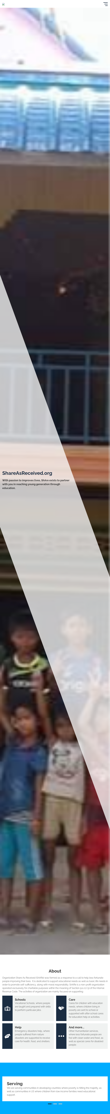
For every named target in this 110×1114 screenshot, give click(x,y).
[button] (7, 1089)
